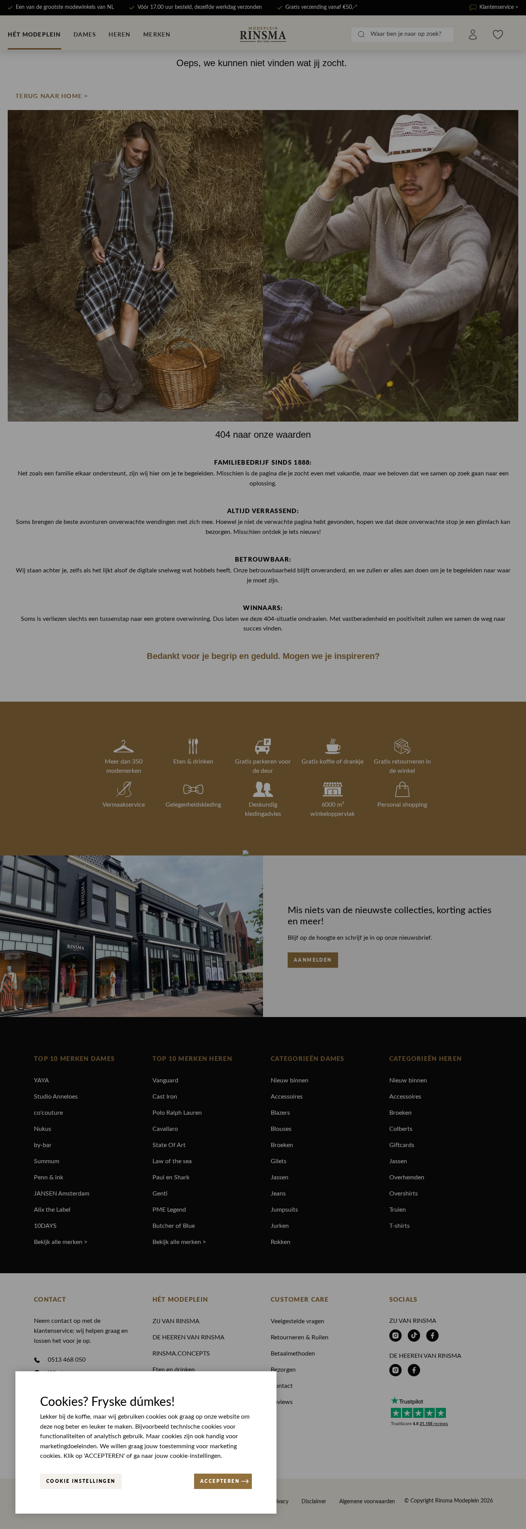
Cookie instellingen (81, 1481)
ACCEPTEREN (220, 1481)
